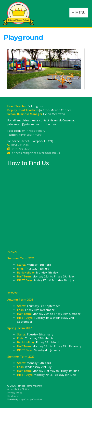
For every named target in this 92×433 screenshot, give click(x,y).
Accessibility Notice (18, 389)
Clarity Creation (33, 399)
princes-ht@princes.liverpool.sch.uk (36, 153)
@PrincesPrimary (33, 130)
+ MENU (80, 13)
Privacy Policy (14, 392)
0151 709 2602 (20, 145)
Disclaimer (13, 396)
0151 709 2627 (20, 149)
